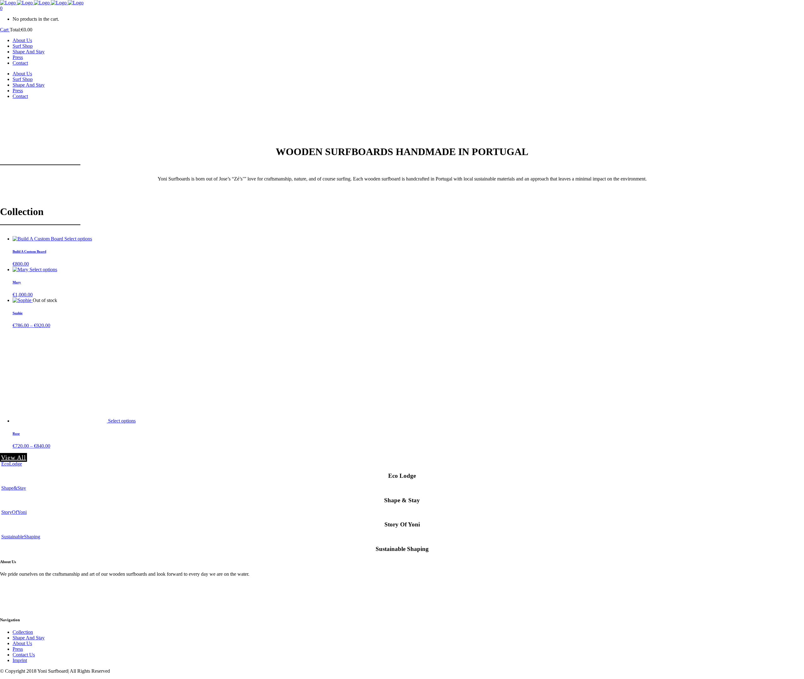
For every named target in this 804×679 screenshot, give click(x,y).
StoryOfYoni (14, 512)
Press (18, 649)
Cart (5, 29)
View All (13, 457)
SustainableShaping (20, 536)
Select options (78, 238)
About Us (22, 643)
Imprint (20, 660)
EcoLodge (11, 463)
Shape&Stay (13, 488)
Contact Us (24, 654)
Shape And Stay (29, 637)
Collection (23, 632)
